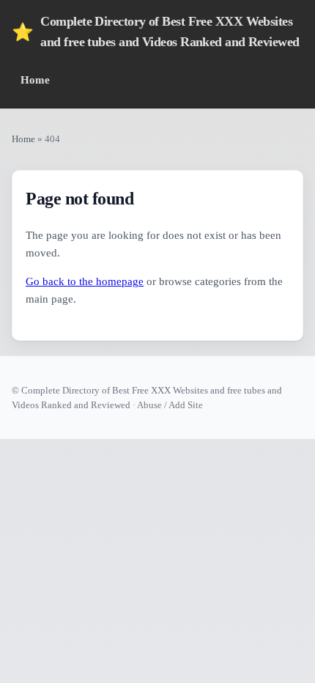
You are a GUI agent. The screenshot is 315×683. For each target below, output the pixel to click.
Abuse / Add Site (170, 404)
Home (35, 79)
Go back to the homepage (85, 281)
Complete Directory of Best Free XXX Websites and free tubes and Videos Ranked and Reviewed (156, 31)
